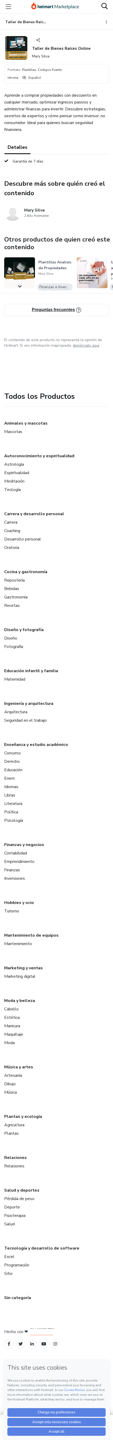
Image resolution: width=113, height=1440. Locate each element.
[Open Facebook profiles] (9, 1344)
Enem (9, 778)
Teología (12, 490)
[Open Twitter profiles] (21, 1344)
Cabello (11, 1009)
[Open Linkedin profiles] (32, 1344)
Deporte (12, 1207)
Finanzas (12, 870)
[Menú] (8, 6)
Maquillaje (13, 1034)
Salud (9, 1224)
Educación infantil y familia (31, 671)
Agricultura (14, 1125)
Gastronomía (16, 597)
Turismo (11, 911)
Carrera (10, 522)
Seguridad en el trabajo (25, 720)
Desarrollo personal (22, 539)
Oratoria (11, 548)
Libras (9, 795)
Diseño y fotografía (24, 630)
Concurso (12, 753)
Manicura (12, 1026)
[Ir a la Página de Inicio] (55, 6)
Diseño (10, 638)
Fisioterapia (14, 1215)
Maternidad (14, 679)
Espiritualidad (16, 473)
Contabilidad (15, 853)
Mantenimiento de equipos (31, 935)
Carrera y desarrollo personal (34, 514)
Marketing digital (19, 976)
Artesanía (13, 1075)
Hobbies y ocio (19, 903)
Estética (12, 1017)
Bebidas (11, 589)
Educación (13, 770)
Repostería (14, 580)
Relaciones (15, 1158)
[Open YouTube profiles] (44, 1344)
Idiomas (11, 787)
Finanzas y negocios (24, 845)
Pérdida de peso (19, 1199)
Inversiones (14, 878)
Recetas (12, 605)
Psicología (13, 820)
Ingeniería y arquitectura (28, 703)
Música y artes (18, 1067)
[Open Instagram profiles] (55, 1344)
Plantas (11, 1133)
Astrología (14, 464)
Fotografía (13, 647)
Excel (9, 1257)
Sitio (8, 1273)
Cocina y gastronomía (25, 572)
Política (11, 812)
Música (10, 1092)
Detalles (17, 147)
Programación (16, 1265)
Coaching (12, 531)
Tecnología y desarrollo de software (41, 1248)
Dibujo (10, 1084)
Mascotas (13, 432)
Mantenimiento (18, 944)
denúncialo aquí (86, 345)
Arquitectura (15, 712)
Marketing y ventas (23, 968)
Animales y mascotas (26, 423)
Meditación (14, 481)
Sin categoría (17, 1298)
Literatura (13, 804)
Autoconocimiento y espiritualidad (39, 456)
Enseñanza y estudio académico (36, 745)
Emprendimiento (19, 861)
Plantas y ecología (23, 1116)
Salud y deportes (21, 1190)
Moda (9, 1043)
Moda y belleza (19, 1001)
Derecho (12, 761)
